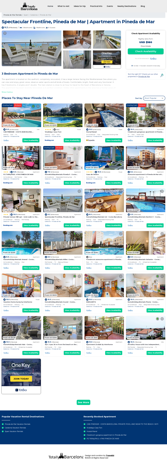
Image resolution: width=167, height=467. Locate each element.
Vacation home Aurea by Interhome (17, 302)
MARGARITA (91, 302)
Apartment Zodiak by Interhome (99, 344)
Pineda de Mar (45, 15)
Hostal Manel (91, 132)
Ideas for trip (80, 6)
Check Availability (145, 51)
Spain (26, 15)
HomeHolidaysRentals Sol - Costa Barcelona (104, 217)
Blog (143, 6)
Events (110, 6)
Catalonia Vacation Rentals (15, 428)
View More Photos (11, 63)
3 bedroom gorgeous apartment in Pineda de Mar (106, 435)
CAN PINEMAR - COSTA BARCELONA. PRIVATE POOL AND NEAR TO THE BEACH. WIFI (122, 424)
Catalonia (33, 15)
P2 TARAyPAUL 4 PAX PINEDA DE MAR (18, 174)
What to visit (63, 6)
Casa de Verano (92, 174)
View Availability (31, 140)
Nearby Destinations (126, 6)
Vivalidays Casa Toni (53, 132)
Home (50, 6)
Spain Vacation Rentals (14, 431)
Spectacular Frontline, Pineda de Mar (60, 217)
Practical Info (96, 6)
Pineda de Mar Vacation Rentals (17, 424)
